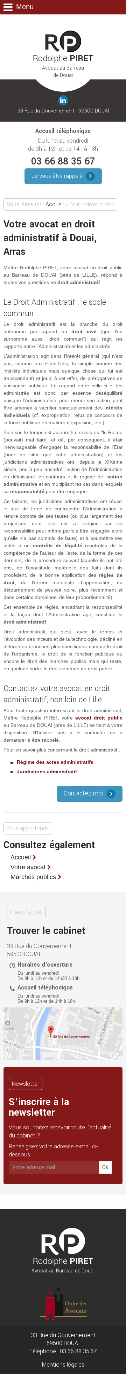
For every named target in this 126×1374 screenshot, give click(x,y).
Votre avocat (28, 867)
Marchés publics (33, 876)
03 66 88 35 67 (63, 161)
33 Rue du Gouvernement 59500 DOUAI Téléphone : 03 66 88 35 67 (63, 1343)
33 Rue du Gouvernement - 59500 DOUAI (63, 111)
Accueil (55, 204)
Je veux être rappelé (57, 176)
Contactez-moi (83, 793)
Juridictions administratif (47, 771)
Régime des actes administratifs (55, 762)
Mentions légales (63, 1365)
